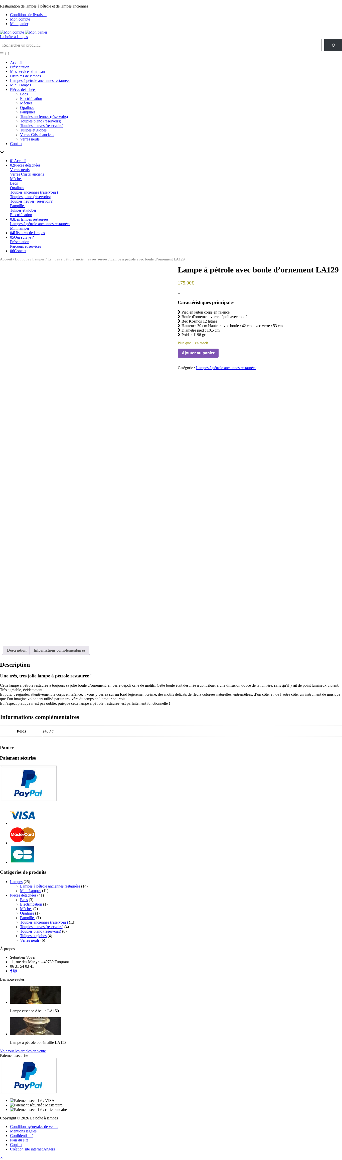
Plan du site (19, 1140)
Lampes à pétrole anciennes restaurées (40, 80)
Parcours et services (25, 246)
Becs (24, 94)
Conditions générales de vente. (34, 1126)
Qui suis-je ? (22, 237)
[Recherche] (333, 45)
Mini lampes (20, 228)
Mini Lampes (20, 85)
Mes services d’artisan (27, 71)
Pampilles (27, 112)
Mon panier (19, 24)
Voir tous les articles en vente (23, 1051)
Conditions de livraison (28, 15)
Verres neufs (30, 139)
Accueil (16, 62)
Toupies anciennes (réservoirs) (44, 116)
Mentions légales (23, 1131)
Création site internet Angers (32, 1149)
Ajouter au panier (198, 353)
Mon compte (20, 19)
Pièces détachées (23, 89)
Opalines (27, 107)
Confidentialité (21, 1135)
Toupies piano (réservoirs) (40, 121)
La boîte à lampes (14, 37)
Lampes (38, 259)
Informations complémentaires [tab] (59, 650)
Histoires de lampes (25, 76)
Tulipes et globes (33, 130)
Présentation (19, 67)
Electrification (31, 98)
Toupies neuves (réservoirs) (41, 125)
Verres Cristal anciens (37, 134)
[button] (7, 53)
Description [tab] (17, 650)
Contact (16, 143)
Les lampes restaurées (29, 219)
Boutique (22, 259)
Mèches (26, 103)
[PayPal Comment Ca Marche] (28, 800)
